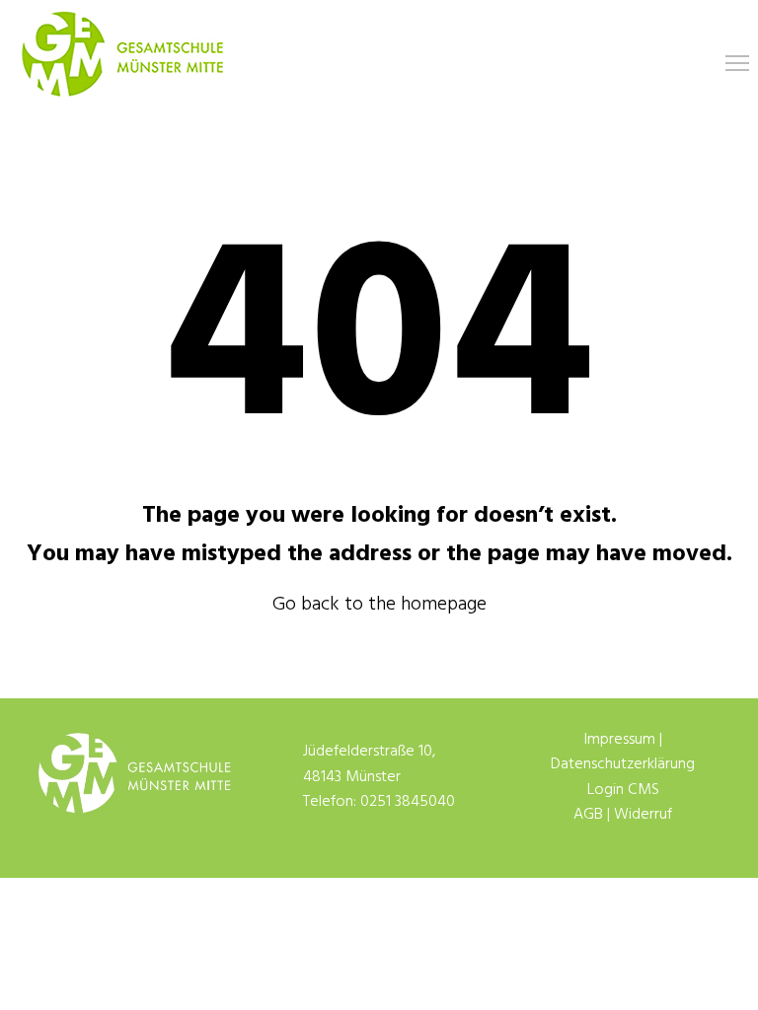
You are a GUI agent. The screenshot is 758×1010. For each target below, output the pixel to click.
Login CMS (623, 790)
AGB (588, 815)
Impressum (619, 740)
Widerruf (643, 815)
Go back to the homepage (379, 604)
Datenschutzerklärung (623, 764)
